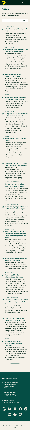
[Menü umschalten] (27, 2)
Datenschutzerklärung (21, 425)
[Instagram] (26, 409)
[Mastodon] (15, 409)
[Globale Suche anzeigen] (23, 3)
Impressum (23, 424)
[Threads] (4, 409)
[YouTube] (20, 414)
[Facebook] (20, 409)
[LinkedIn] (9, 414)
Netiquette (11, 425)
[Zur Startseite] (7, 3)
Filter (23, 20)
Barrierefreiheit (14, 424)
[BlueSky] (9, 409)
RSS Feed (6, 424)
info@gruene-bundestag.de (11, 402)
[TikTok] (15, 414)
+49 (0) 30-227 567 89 (10, 394)
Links (15, 427)
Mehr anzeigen (15, 365)
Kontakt (5, 425)
